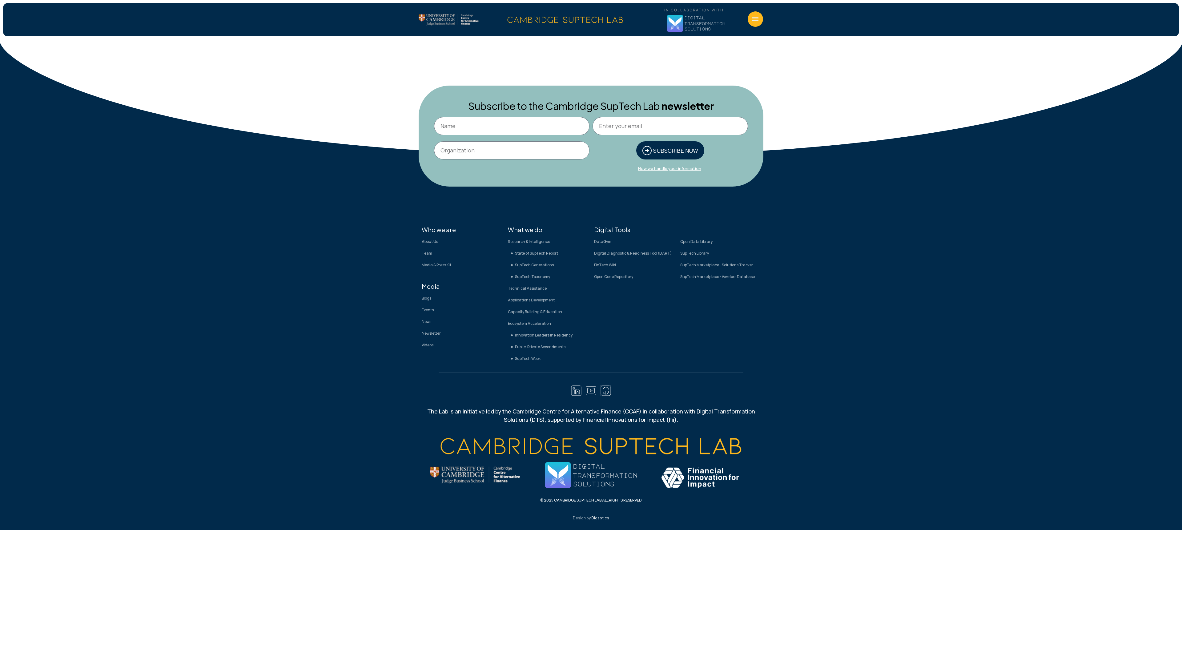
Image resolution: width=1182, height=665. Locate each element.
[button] (755, 19)
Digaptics (600, 518)
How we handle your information (669, 168)
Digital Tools (612, 229)
